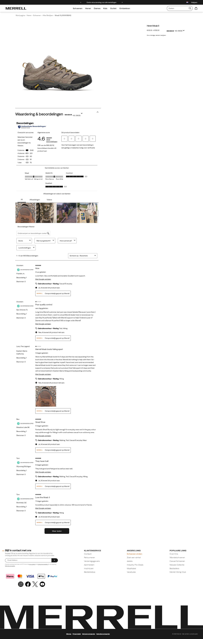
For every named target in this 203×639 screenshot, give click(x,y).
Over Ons (174, 554)
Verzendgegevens (92, 561)
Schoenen (77, 8)
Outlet (113, 8)
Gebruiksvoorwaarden (10, 566)
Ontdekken (124, 8)
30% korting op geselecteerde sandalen (101, 2)
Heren (88, 8)
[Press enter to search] (190, 8)
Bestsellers (174, 568)
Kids (105, 8)
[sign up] (54, 560)
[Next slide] (122, 2)
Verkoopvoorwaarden (43, 564)
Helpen (194, 2)
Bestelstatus (89, 572)
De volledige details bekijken (156, 35)
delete (130, 561)
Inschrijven (88, 568)
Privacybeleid (77, 634)
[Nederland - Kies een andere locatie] (187, 3)
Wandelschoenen (177, 557)
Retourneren (89, 557)
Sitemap (68, 634)
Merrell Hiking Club (178, 572)
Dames (97, 8)
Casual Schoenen (177, 561)
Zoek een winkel (134, 557)
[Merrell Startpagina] (16, 8)
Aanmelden (89, 565)
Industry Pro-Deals (135, 565)
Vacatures (131, 572)
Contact (87, 554)
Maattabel (131, 568)
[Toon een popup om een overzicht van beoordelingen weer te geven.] (184, 31)
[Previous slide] (80, 2)
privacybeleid (32, 564)
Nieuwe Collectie (177, 565)
